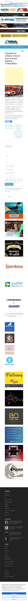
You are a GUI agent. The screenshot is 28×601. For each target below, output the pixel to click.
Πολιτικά (6, 506)
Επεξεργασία (14, 596)
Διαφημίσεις (7, 574)
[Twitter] (19, 47)
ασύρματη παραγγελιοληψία (16, 313)
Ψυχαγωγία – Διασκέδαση (10, 510)
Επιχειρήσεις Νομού (8, 566)
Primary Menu (9, 1)
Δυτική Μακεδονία (8, 502)
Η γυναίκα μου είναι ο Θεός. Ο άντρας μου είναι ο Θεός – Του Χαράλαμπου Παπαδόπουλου (16, 528)
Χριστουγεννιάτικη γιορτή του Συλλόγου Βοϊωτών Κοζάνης (9, 127)
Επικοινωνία (7, 572)
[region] (14, 591)
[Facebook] (18, 47)
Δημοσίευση (9, 184)
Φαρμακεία (7, 550)
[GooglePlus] (21, 47)
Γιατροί (6, 553)
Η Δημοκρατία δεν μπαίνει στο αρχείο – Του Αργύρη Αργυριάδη (16, 538)
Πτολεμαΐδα (7, 51)
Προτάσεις (7, 512)
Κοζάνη (6, 493)
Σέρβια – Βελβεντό (8, 499)
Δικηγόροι (7, 555)
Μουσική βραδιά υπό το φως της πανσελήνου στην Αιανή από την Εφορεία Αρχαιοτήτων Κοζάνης (15, 533)
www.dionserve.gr (12, 316)
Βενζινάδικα (7, 557)
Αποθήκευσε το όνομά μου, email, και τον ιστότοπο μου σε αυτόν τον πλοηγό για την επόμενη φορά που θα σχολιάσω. (14, 181)
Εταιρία (6, 570)
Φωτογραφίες (7, 515)
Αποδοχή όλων (14, 593)
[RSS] (22, 47)
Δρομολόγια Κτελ (8, 559)
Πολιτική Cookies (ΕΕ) (9, 576)
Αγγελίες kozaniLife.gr (9, 563)
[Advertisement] (14, 75)
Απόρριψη (14, 599)
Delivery (6, 546)
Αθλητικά (6, 504)
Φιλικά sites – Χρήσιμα (9, 561)
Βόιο (6, 497)
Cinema (6, 548)
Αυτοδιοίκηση (7, 508)
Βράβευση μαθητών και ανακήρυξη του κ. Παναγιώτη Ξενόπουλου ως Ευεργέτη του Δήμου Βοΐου (15, 522)
